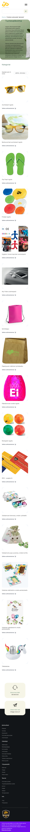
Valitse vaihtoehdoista (8, 108)
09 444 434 (15, 694)
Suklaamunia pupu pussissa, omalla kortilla (15, 553)
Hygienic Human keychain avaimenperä (14, 254)
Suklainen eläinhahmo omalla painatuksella (14, 590)
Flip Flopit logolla (7, 179)
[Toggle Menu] (26, 4)
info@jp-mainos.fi (15, 712)
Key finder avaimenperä (9, 291)
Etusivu (4, 17)
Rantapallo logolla (7, 441)
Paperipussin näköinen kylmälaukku (12, 366)
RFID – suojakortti (7, 478)
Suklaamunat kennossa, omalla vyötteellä (14, 515)
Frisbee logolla (6, 217)
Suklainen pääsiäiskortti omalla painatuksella (11, 628)
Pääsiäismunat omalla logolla (10, 403)
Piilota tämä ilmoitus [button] (6, 830)
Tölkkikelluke (5, 666)
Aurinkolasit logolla (7, 105)
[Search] (26, 11)
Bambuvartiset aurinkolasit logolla (12, 142)
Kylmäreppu (5, 329)
